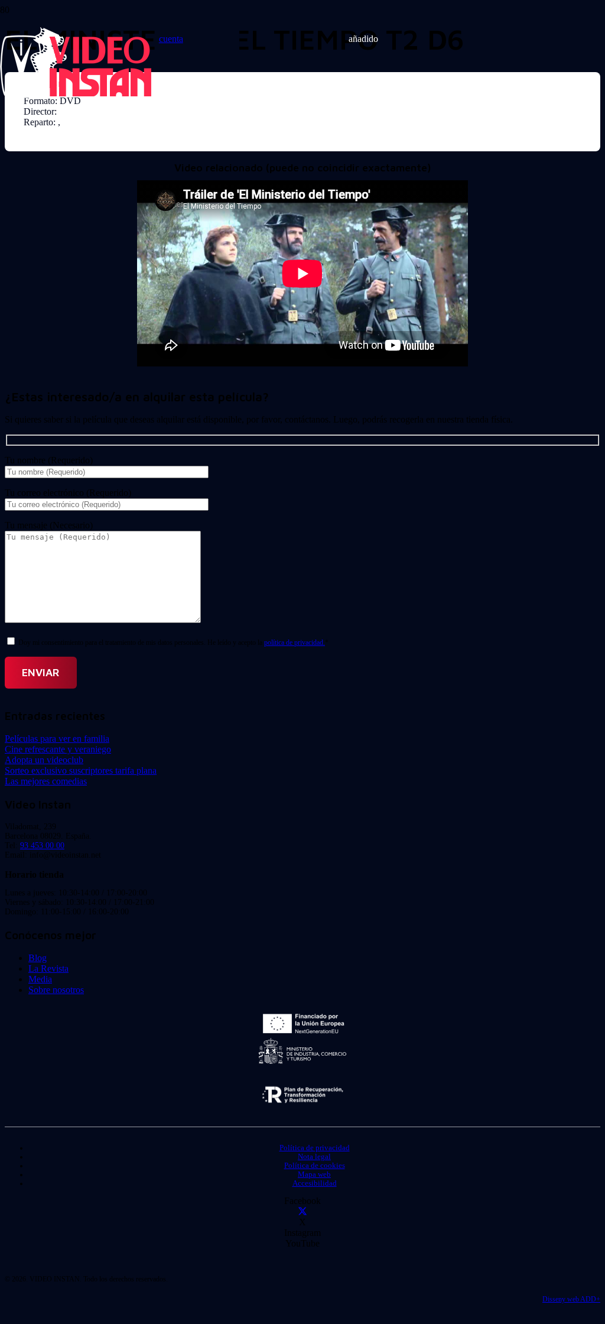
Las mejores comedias (46, 781)
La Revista (48, 968)
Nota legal (314, 1157)
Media (40, 979)
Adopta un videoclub (44, 760)
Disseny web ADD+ (571, 1299)
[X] (302, 1211)
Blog (37, 958)
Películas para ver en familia (57, 739)
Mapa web (314, 1174)
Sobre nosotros (56, 990)
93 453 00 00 (42, 845)
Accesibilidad (314, 1183)
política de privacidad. (294, 642)
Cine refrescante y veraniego (58, 749)
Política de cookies (314, 1165)
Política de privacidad (314, 1148)
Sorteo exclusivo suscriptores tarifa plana (81, 770)
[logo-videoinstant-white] (75, 95)
